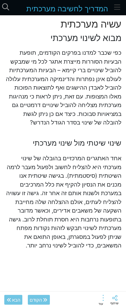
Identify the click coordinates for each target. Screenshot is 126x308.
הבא (16, 300)
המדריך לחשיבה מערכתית (67, 8)
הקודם (36, 300)
